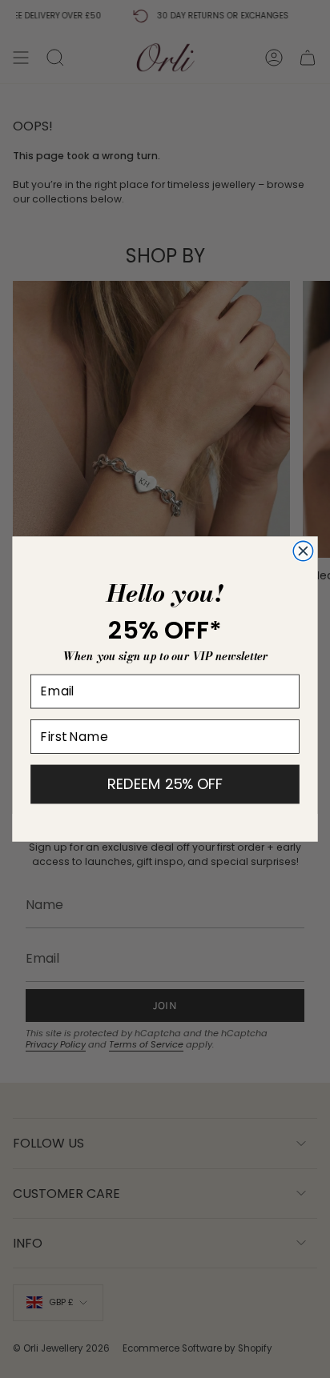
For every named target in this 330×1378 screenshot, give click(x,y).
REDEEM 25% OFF (165, 784)
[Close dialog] (302, 550)
